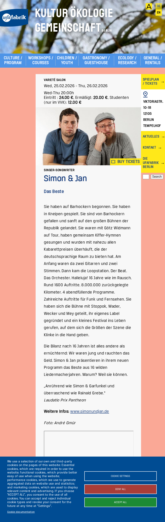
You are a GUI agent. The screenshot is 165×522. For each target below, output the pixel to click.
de (159, 6)
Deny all (120, 489)
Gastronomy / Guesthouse (96, 60)
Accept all (120, 502)
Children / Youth (67, 60)
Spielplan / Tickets (151, 81)
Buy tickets (128, 161)
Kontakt (149, 147)
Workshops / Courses (40, 60)
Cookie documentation (21, 512)
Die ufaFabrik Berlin (151, 162)
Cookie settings (120, 476)
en (159, 12)
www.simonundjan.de (89, 411)
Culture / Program (13, 60)
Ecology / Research (127, 60)
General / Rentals (153, 60)
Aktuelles (151, 136)
